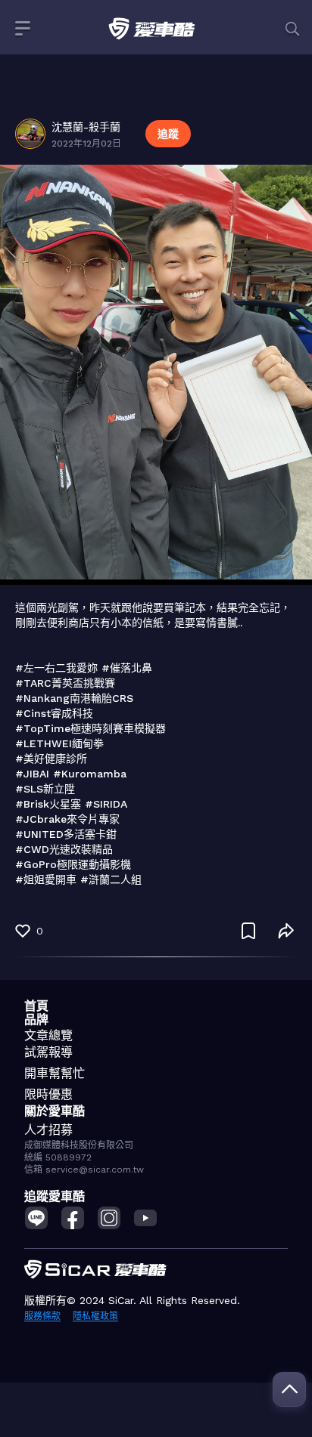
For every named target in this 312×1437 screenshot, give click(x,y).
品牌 (36, 1019)
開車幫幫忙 (54, 1073)
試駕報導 (48, 1052)
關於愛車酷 (54, 1111)
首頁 (36, 1006)
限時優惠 (48, 1094)
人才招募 (48, 1130)
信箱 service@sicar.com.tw (84, 1169)
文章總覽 (48, 1035)
